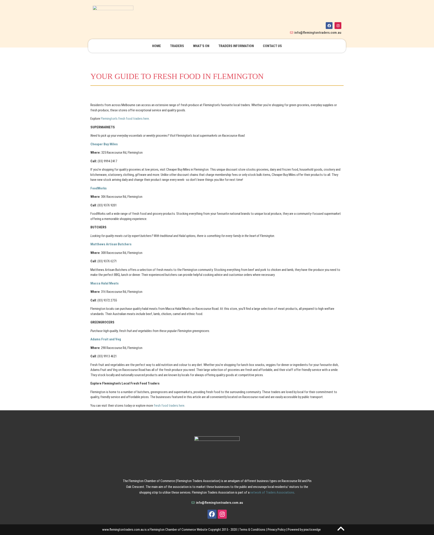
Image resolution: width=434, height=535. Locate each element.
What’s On (201, 46)
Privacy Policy (276, 530)
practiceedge (312, 530)
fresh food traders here (169, 406)
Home (156, 46)
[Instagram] (338, 25)
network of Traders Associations (272, 492)
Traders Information (236, 46)
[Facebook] (329, 25)
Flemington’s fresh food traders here (125, 119)
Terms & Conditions (252, 530)
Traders (177, 46)
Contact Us (272, 46)
